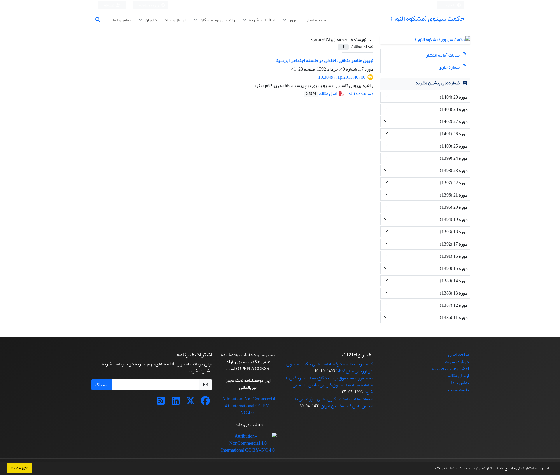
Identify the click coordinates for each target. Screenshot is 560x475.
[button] (432, 469)
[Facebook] (205, 402)
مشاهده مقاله (361, 93)
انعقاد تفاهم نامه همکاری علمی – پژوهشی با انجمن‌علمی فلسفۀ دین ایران (334, 402)
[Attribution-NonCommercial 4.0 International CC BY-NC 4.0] (247, 445)
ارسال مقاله (175, 19)
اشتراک (101, 384)
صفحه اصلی (315, 19)
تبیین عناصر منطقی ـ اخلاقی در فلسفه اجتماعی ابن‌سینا (324, 60)
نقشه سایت (458, 389)
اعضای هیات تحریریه (450, 368)
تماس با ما (122, 19)
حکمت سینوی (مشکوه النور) (427, 18)
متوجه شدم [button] (19, 468)
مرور (292, 19)
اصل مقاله (322, 93)
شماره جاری (450, 67)
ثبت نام (109, 5)
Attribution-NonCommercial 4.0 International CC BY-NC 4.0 (248, 406)
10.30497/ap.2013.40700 (341, 77)
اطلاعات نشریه (261, 19)
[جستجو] (100, 19)
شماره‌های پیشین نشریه (438, 82)
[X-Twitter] (190, 402)
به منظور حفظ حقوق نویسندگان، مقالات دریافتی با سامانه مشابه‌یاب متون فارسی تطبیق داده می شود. (329, 385)
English (449, 5)
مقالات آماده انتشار (443, 55)
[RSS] (161, 402)
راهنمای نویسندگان (217, 19)
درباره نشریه (457, 361)
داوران (150, 19)
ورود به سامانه (149, 5)
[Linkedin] (176, 402)
